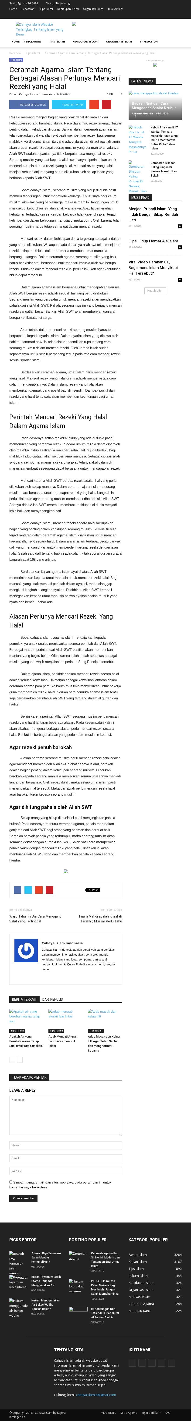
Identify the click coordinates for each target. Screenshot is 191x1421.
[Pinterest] (164, 15)
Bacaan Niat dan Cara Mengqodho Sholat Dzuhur (154, 105)
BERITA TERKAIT (24, 999)
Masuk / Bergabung (58, 3)
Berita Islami (138, 1254)
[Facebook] (150, 15)
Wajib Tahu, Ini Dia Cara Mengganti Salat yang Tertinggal (35, 918)
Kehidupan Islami (68, 9)
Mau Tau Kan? (139, 1310)
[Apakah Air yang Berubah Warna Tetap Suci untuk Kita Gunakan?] (26, 1021)
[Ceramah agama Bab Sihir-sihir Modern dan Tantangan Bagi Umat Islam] (78, 1257)
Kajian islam (138, 1261)
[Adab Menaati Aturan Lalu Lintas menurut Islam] (65, 1021)
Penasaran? (28, 9)
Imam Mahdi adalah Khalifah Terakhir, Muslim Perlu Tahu (100, 918)
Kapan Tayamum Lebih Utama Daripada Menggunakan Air (46, 1281)
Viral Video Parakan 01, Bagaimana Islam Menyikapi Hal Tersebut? (153, 268)
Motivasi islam (139, 1296)
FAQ (168, 1413)
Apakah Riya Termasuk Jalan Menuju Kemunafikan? (46, 1257)
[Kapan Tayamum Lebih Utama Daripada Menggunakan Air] (18, 1282)
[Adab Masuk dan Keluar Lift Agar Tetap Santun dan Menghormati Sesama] (105, 1021)
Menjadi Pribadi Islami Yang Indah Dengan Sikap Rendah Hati (153, 214)
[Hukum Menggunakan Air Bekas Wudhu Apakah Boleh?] (18, 1308)
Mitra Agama (128, 1413)
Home (13, 9)
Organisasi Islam (93, 9)
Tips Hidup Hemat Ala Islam (153, 241)
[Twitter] (171, 15)
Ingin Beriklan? (151, 1413)
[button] (176, 41)
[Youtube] (178, 15)
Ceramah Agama (141, 1303)
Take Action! (115, 9)
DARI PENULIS (52, 999)
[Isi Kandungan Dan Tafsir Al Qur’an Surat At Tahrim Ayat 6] (78, 1312)
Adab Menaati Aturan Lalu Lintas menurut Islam (62, 1041)
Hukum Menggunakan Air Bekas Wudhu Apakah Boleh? (45, 1305)
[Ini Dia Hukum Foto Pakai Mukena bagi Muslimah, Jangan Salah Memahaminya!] (78, 1286)
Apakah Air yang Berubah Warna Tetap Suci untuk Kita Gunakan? (26, 1041)
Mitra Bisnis (108, 1413)
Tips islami (16, 59)
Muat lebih (154, 291)
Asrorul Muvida (142, 113)
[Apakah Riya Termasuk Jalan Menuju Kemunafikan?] (18, 1266)
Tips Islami (46, 9)
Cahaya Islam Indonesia (36, 94)
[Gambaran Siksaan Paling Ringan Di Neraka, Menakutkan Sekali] (138, 179)
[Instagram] (157, 15)
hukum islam (138, 1275)
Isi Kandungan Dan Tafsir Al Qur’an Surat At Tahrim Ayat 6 (105, 1313)
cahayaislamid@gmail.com (96, 1395)
